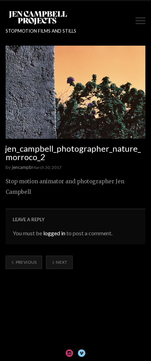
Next (61, 262)
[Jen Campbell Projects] (38, 17)
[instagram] (69, 353)
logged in (54, 233)
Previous (26, 262)
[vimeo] (81, 353)
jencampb (22, 167)
